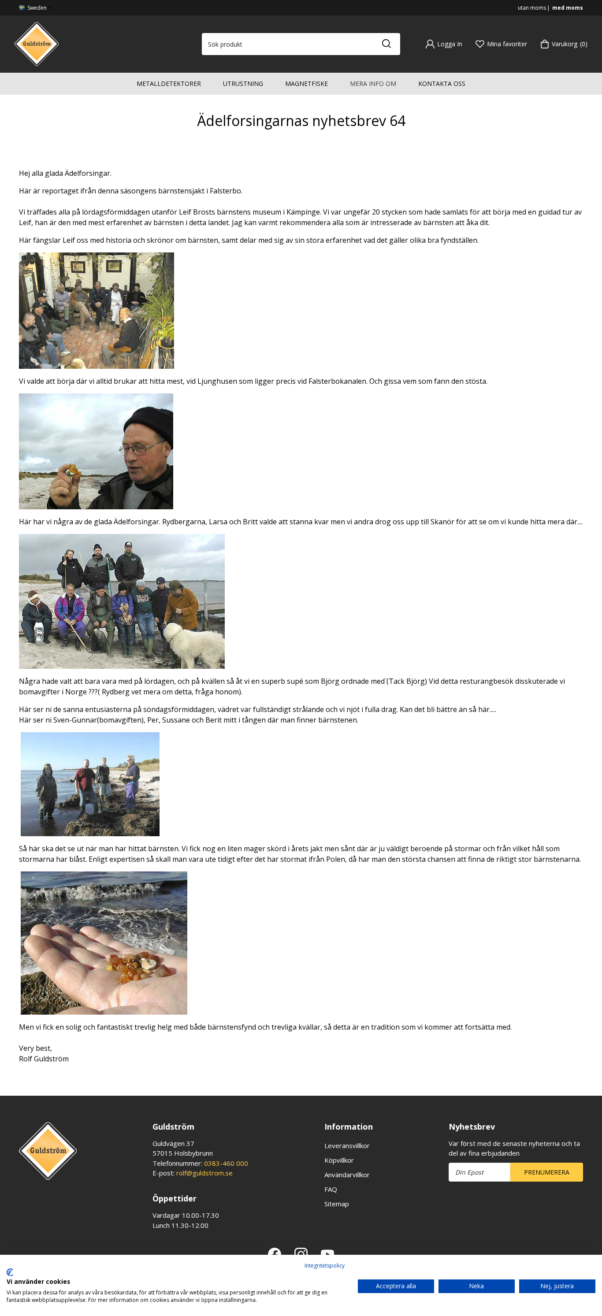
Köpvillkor (339, 1160)
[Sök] (386, 44)
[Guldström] (37, 43)
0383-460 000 (226, 1163)
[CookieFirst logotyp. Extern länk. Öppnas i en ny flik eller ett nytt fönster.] (10, 1272)
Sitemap (336, 1203)
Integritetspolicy (325, 1265)
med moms (567, 7)
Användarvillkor (347, 1174)
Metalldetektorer (169, 83)
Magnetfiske (306, 83)
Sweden (36, 7)
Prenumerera (546, 1172)
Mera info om (373, 83)
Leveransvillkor (347, 1145)
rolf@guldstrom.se (204, 1172)
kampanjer (37, 1080)
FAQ (330, 1189)
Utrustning (243, 83)
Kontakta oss (441, 83)
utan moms (532, 7)
